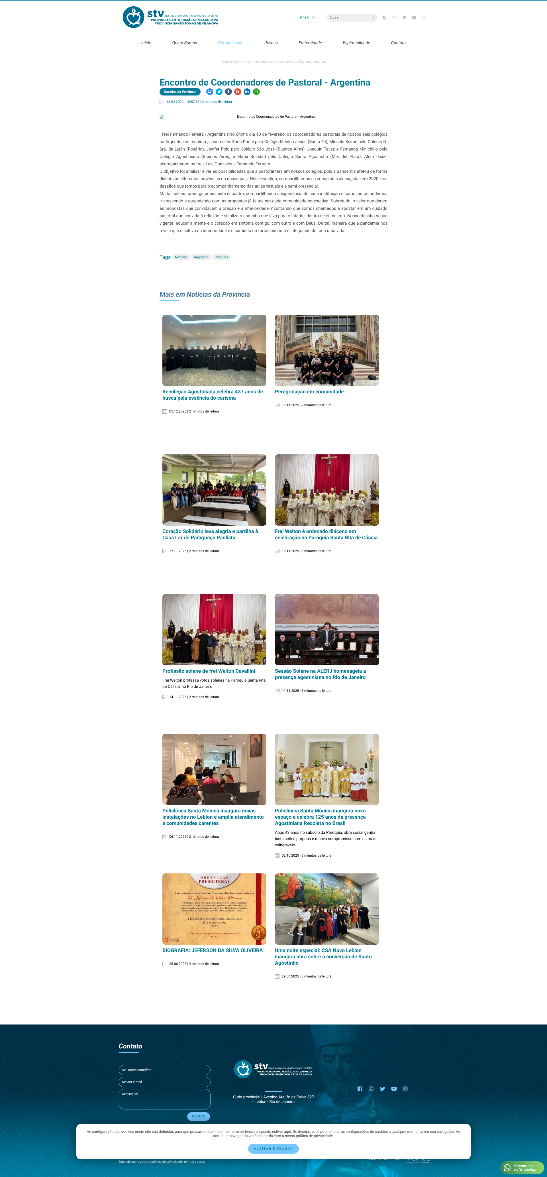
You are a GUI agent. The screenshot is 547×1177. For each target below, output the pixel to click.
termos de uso (194, 1162)
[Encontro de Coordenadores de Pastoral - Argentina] (273, 117)
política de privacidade (167, 1162)
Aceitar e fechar (273, 1149)
